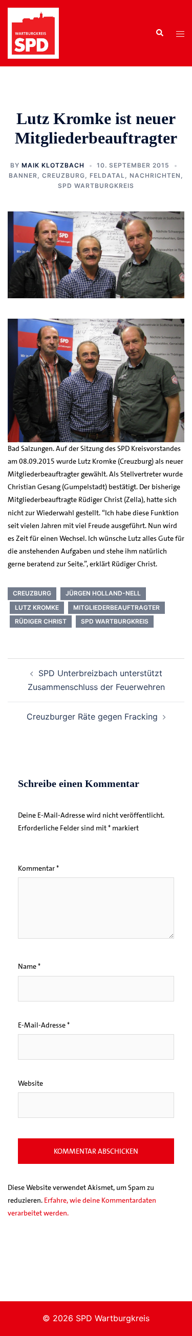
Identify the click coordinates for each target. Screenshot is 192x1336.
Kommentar (38, 868)
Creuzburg (63, 175)
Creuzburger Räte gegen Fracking (92, 716)
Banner (23, 175)
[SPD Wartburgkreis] (33, 32)
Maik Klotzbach (53, 165)
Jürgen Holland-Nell (103, 593)
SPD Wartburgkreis (96, 185)
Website (30, 1083)
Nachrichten (155, 175)
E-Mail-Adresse (44, 1025)
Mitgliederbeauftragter (116, 607)
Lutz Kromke (37, 607)
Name (29, 966)
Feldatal (107, 175)
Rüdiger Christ (41, 621)
